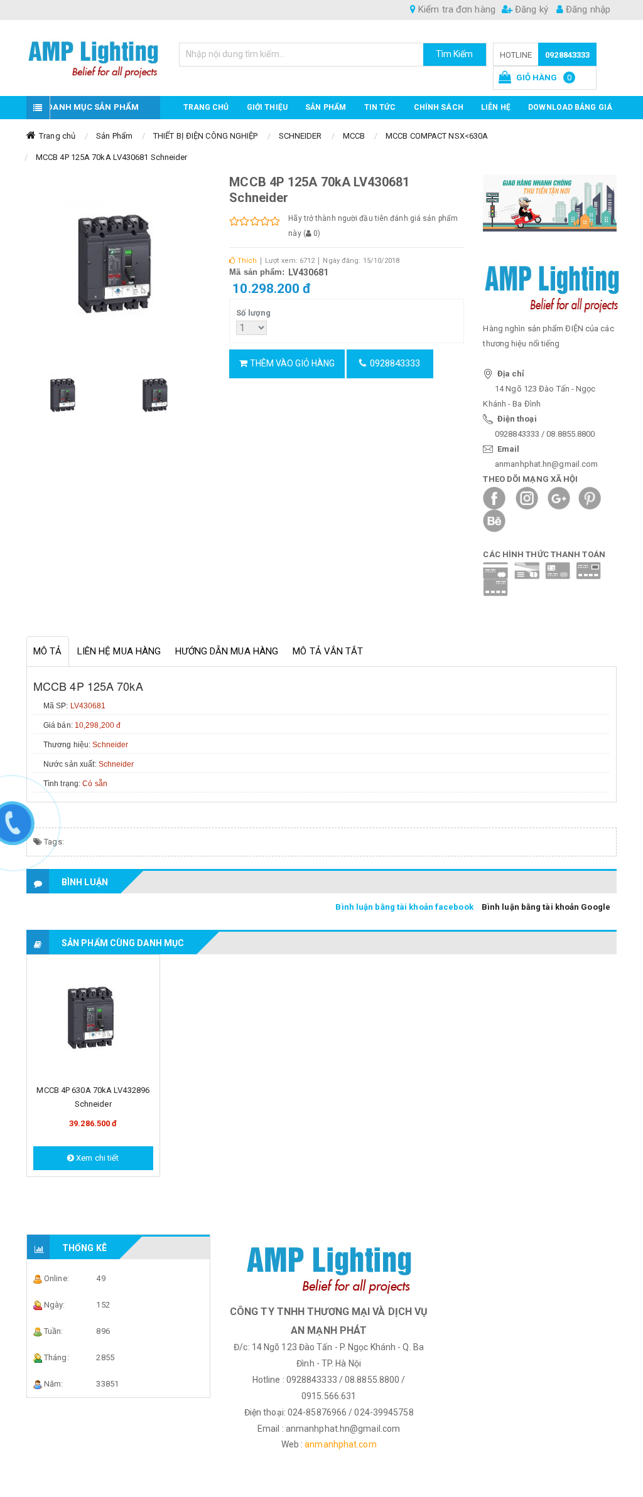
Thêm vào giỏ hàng (291, 363)
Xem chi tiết (96, 1158)
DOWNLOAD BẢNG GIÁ (570, 107)
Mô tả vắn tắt (328, 651)
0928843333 (567, 55)
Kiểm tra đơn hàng (455, 9)
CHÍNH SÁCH (438, 107)
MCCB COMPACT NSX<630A (437, 136)
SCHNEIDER (300, 136)
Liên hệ (496, 107)
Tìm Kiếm (454, 54)
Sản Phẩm (114, 136)
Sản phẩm (325, 107)
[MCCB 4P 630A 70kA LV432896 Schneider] (93, 1019)
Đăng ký (530, 9)
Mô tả (47, 651)
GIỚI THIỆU (267, 107)
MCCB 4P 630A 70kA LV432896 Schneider (92, 1097)
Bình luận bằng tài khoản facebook (404, 907)
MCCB (354, 136)
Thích (246, 261)
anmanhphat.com (340, 1444)
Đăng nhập (586, 9)
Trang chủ (206, 107)
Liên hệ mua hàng (119, 651)
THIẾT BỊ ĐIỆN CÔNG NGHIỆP (205, 136)
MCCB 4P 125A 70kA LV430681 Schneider (112, 157)
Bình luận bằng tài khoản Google (546, 907)
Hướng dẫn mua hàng (226, 651)
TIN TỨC (380, 107)
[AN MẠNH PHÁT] (93, 55)
